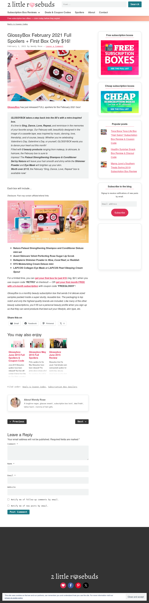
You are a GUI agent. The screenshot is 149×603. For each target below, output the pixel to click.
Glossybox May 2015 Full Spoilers (37, 354)
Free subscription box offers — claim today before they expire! (33, 18)
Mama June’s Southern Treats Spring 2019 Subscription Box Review (124, 167)
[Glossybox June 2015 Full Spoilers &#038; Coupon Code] (17, 343)
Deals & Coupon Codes (34, 387)
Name (10, 464)
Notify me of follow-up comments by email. (35, 500)
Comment (12, 444)
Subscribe (120, 212)
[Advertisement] (120, 246)
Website (11, 487)
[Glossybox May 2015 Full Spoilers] (38, 343)
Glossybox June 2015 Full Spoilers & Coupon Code (17, 356)
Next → (82, 421)
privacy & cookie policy (14, 598)
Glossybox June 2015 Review (55, 354)
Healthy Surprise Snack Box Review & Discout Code (123, 153)
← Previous (17, 421)
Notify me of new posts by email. (29, 506)
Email (11, 475)
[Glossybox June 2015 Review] (58, 343)
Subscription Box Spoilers (62, 387)
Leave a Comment (54, 46)
